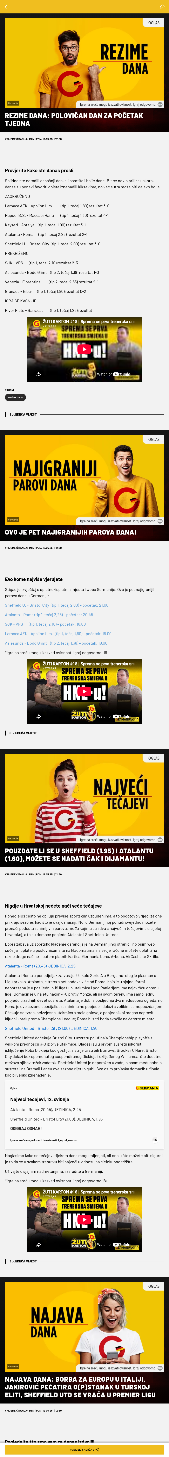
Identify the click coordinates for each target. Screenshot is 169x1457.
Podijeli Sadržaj (82, 1449)
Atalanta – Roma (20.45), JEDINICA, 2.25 (45, 1109)
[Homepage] (162, 7)
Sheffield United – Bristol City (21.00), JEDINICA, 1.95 (56, 1118)
